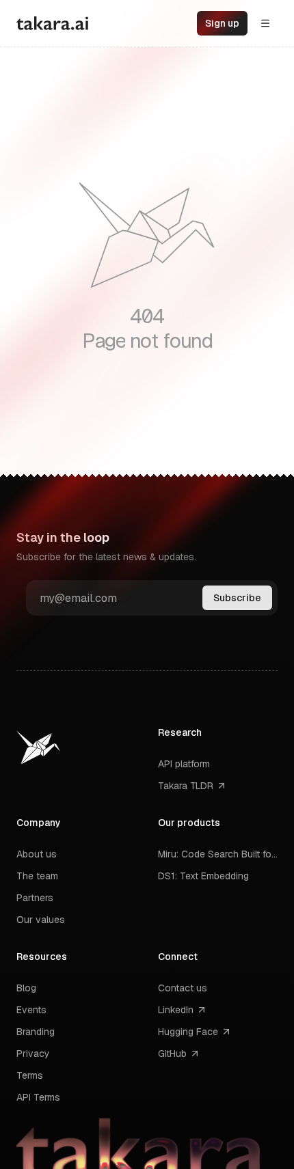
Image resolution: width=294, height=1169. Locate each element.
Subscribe (237, 598)
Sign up (222, 23)
